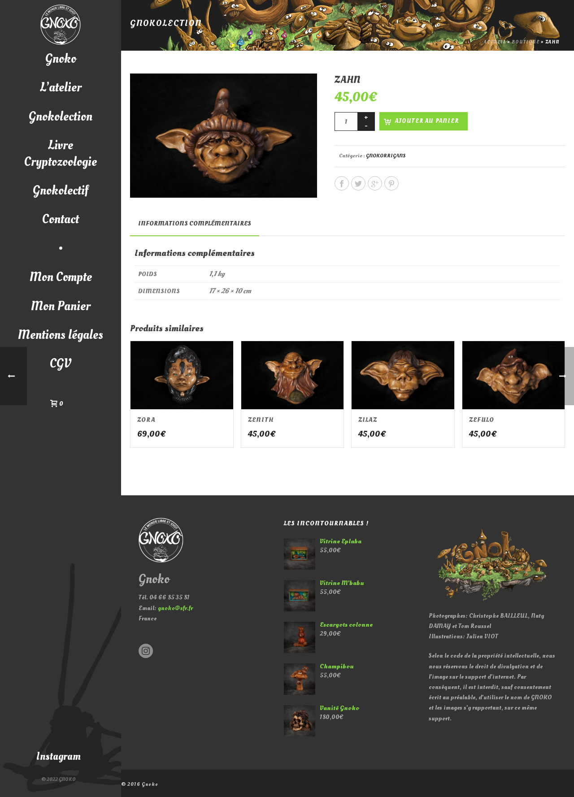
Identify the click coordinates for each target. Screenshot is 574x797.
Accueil (495, 42)
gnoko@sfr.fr (175, 608)
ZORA (146, 420)
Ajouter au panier (427, 121)
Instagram (58, 756)
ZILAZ (367, 420)
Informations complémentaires (194, 223)
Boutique (525, 42)
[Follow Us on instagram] (146, 651)
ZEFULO (481, 420)
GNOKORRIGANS (386, 156)
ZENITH (261, 420)
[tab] (194, 223)
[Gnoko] (60, 24)
